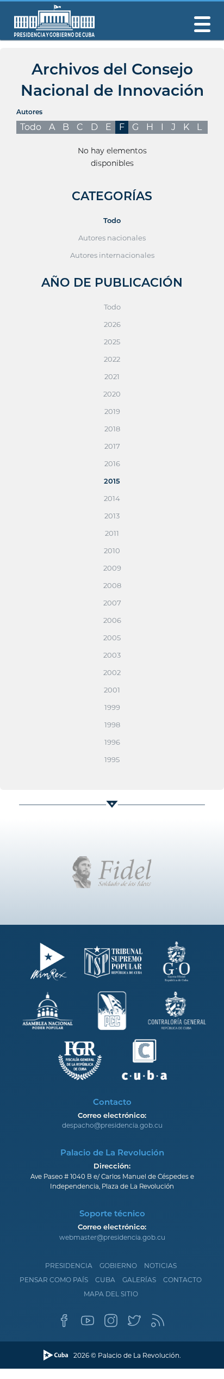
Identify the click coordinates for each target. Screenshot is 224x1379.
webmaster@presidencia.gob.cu (112, 1237)
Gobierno (118, 1265)
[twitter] (134, 1324)
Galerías (139, 1280)
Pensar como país (54, 1280)
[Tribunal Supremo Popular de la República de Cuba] (112, 962)
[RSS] (158, 1324)
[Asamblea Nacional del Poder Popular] (48, 1011)
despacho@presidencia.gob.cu (112, 1125)
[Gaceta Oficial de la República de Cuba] (176, 962)
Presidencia (68, 1265)
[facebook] (64, 1324)
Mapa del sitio (111, 1294)
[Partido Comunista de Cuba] (112, 1011)
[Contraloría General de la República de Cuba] (176, 1011)
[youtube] (87, 1324)
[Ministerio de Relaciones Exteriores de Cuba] (48, 962)
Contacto (182, 1280)
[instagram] (111, 1324)
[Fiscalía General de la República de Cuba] (80, 1060)
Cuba (105, 1280)
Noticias (160, 1265)
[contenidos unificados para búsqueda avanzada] (144, 1060)
